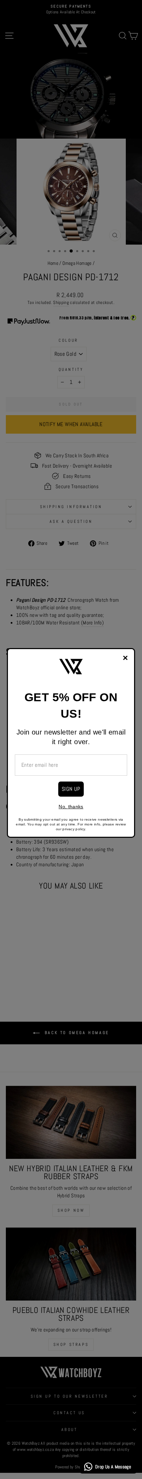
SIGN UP (71, 789)
